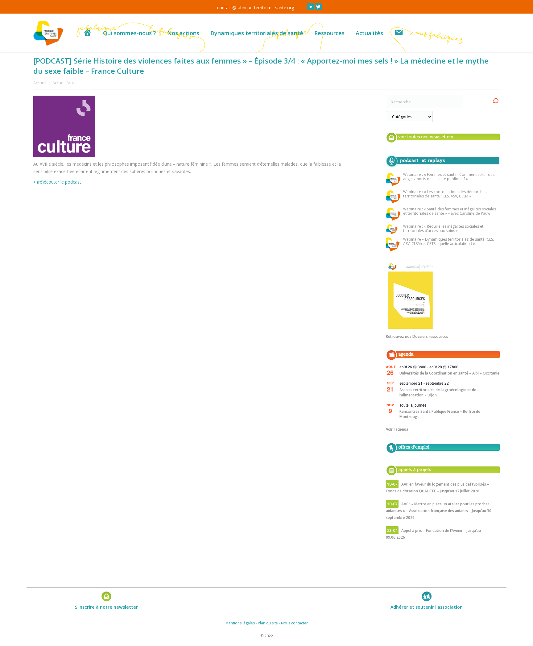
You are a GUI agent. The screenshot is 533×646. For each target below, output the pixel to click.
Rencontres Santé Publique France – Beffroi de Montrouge (439, 414)
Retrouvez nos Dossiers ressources (417, 336)
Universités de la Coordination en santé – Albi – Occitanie (449, 373)
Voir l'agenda (397, 429)
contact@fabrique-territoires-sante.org (255, 7)
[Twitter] (318, 6)
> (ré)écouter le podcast (57, 182)
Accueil (39, 82)
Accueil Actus (64, 82)
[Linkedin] (310, 6)
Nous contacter (294, 623)
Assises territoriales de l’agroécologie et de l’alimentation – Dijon (437, 392)
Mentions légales (240, 623)
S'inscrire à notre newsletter (106, 607)
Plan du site (268, 623)
